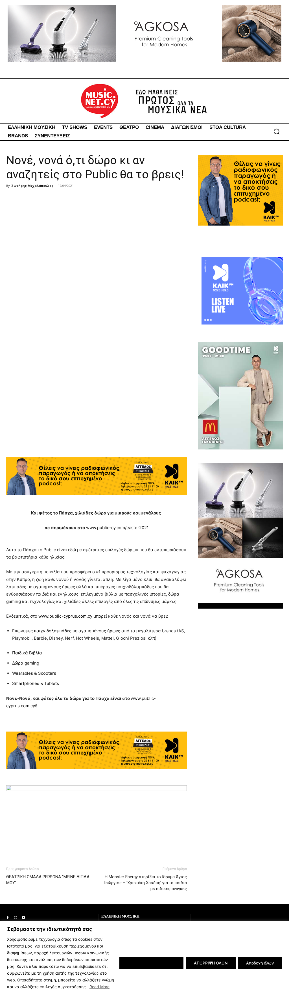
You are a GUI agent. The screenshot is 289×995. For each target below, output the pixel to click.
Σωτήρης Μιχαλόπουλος (32, 185)
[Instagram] (15, 917)
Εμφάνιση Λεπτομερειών (151, 963)
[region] (144, 958)
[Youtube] (23, 917)
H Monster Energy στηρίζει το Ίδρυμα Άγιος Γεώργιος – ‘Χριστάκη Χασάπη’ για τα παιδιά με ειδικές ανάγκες (145, 882)
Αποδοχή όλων (260, 963)
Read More (99, 986)
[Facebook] (7, 917)
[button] (276, 131)
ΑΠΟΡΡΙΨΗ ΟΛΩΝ (210, 963)
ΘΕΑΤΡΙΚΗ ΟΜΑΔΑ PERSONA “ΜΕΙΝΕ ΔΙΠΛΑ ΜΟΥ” (47, 879)
